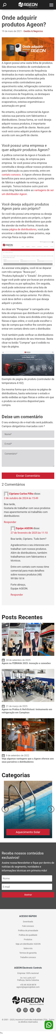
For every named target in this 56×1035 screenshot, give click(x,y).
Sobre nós (28, 948)
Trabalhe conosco (28, 957)
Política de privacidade (28, 930)
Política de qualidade (28, 935)
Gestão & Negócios (33, 31)
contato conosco (11, 174)
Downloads (28, 921)
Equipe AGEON (24, 528)
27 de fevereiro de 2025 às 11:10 (29, 532)
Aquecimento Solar (28, 832)
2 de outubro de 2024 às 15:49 (21, 498)
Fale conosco (28, 926)
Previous (5, 809)
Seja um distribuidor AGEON (28, 944)
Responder (10, 522)
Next (51, 809)
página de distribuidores (22, 229)
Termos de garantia (28, 953)
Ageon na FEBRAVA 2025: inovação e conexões (26, 663)
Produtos (28, 939)
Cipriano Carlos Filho (21, 493)
